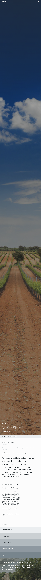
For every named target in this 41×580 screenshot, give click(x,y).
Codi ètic (15, 436)
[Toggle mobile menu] (38, 2)
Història (7, 436)
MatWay (3, 436)
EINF (11, 436)
